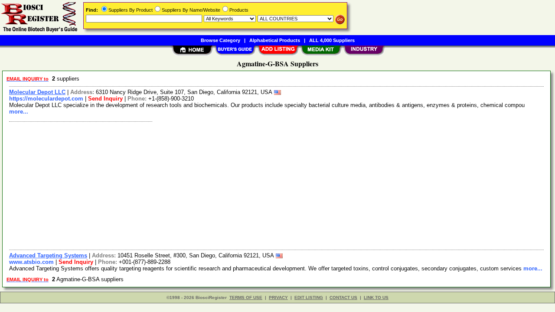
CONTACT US (343, 297)
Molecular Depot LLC (37, 92)
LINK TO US (376, 297)
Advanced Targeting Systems (48, 255)
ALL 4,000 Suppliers (332, 40)
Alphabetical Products (274, 40)
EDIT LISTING (308, 297)
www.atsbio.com (31, 262)
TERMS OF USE (245, 297)
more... (18, 111)
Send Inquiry (105, 98)
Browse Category (220, 40)
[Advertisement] (266, 184)
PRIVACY (278, 297)
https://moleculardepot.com (46, 98)
